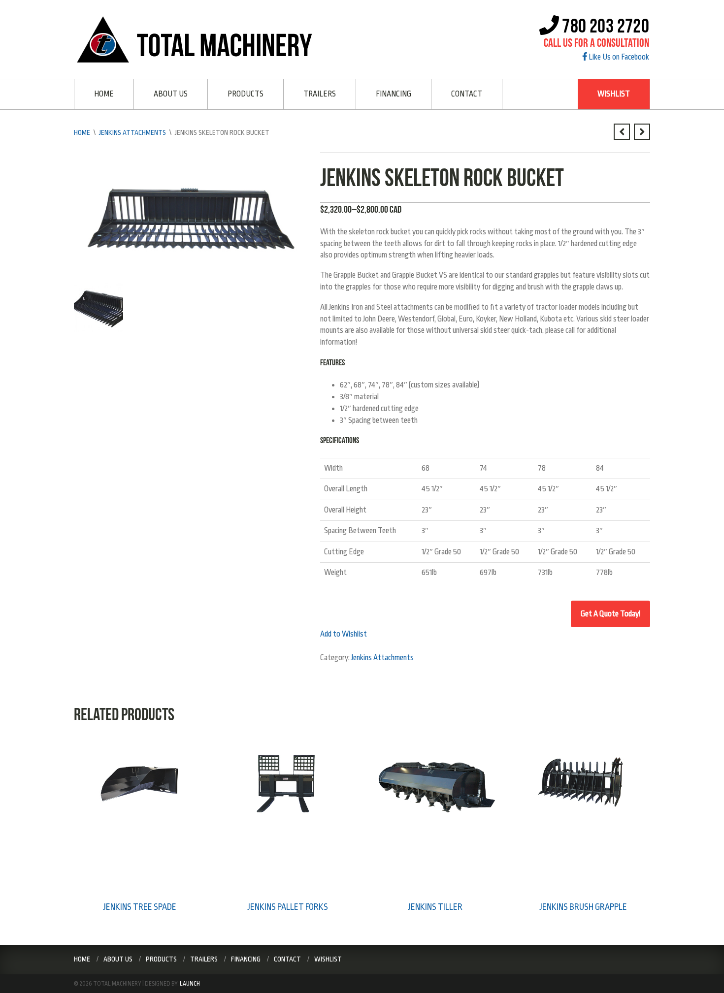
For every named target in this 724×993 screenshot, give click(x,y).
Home (104, 94)
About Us (171, 94)
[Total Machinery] (197, 38)
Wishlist (613, 94)
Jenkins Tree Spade (139, 907)
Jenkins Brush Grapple (583, 907)
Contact (466, 94)
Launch (190, 983)
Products (245, 94)
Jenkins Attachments (132, 132)
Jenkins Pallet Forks (288, 907)
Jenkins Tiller (435, 907)
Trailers (319, 94)
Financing (393, 94)
